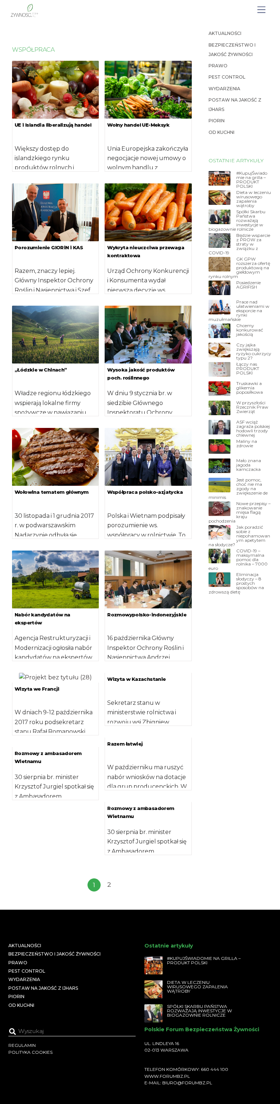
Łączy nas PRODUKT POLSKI (247, 368)
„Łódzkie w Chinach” (41, 370)
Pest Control (227, 77)
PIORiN (217, 120)
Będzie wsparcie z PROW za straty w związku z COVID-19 (239, 244)
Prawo (218, 65)
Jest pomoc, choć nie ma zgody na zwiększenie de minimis (238, 489)
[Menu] (261, 10)
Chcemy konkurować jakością (249, 330)
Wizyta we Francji (37, 689)
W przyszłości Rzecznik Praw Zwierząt (252, 407)
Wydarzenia (224, 88)
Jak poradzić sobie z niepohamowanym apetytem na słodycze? (239, 536)
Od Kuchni (221, 132)
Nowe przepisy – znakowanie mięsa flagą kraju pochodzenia (240, 512)
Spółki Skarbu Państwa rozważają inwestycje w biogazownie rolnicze (237, 220)
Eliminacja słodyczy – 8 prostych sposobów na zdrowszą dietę (236, 583)
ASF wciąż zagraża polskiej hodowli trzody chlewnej (253, 428)
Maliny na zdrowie (246, 443)
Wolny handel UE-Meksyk (138, 125)
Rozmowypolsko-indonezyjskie (146, 614)
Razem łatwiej (125, 744)
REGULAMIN (22, 1045)
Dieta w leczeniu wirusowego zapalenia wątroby (253, 199)
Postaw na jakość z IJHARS (43, 988)
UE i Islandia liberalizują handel (53, 125)
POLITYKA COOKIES (30, 1052)
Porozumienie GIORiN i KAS (49, 247)
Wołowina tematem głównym (52, 492)
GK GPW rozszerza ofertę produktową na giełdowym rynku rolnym (239, 268)
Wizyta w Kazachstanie (136, 679)
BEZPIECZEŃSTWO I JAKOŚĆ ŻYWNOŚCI (54, 954)
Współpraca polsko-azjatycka (145, 492)
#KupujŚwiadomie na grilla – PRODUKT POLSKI (251, 179)
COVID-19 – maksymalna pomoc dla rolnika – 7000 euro (238, 560)
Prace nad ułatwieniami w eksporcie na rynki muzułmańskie (239, 311)
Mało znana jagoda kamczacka (248, 465)
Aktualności (225, 33)
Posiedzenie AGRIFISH (248, 285)
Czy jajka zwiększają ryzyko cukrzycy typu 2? (253, 351)
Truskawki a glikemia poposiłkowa (249, 387)
